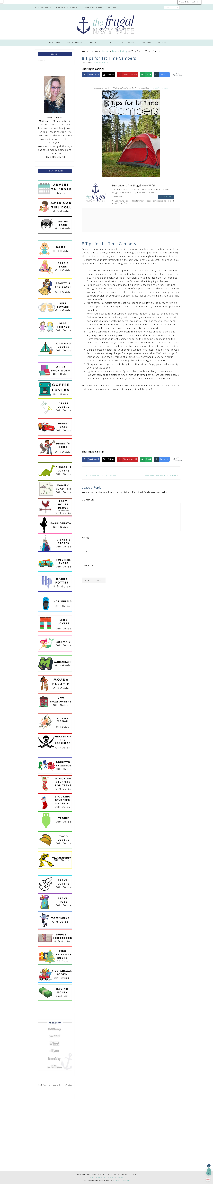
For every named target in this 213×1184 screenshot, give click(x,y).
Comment (90, 499)
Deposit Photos (65, 1085)
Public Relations (115, 1177)
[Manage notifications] (208, 1180)
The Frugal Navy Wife (106, 25)
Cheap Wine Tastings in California (159, 475)
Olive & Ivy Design (121, 1180)
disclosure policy (162, 88)
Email (87, 551)
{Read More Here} (55, 156)
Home (105, 51)
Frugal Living (119, 51)
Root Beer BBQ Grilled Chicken (101, 475)
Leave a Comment (101, 63)
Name (87, 537)
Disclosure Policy (98, 1177)
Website (88, 565)
